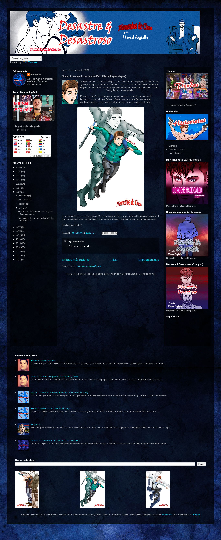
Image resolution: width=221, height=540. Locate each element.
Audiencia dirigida (177, 149)
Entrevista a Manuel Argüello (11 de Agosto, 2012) (54, 376)
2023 (18, 179)
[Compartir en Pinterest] (115, 233)
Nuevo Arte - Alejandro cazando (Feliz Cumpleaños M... (35, 212)
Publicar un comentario (79, 246)
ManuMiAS (35, 74)
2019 (18, 227)
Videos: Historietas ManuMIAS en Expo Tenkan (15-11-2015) (59, 392)
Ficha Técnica (175, 153)
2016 (18, 239)
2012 (18, 255)
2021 (18, 188)
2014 (18, 247)
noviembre (24, 200)
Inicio (114, 259)
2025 (18, 171)
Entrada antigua (148, 259)
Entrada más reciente (76, 259)
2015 (18, 243)
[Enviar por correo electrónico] (103, 233)
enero (21, 208)
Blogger (196, 514)
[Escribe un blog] (106, 233)
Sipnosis (173, 146)
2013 (18, 251)
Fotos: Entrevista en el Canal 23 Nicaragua (51, 408)
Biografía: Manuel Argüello (27, 126)
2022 (18, 184)
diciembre (23, 196)
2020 (18, 192)
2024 (18, 175)
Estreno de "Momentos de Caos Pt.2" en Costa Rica (55, 440)
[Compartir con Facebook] (112, 233)
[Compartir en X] (109, 233)
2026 (18, 167)
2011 (18, 259)
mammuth (166, 514)
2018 (18, 231)
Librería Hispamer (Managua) (182, 105)
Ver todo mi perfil (35, 85)
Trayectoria (20, 130)
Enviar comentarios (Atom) (88, 266)
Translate (32, 62)
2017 (18, 235)
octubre (22, 204)
